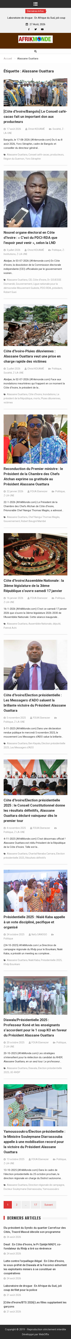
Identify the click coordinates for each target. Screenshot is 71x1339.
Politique (56, 250)
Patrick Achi (10, 627)
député (56, 623)
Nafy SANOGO (39, 934)
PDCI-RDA (45, 288)
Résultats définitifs (35, 857)
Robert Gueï (10, 292)
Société (57, 129)
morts (36, 398)
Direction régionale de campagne (46, 1185)
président (57, 288)
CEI (30, 279)
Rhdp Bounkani (12, 964)
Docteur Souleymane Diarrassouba (23, 1189)
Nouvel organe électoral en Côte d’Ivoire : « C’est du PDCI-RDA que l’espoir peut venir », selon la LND (30, 237)
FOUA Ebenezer (39, 491)
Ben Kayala (34, 743)
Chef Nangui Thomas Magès (43, 517)
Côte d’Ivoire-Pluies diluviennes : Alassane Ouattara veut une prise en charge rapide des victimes (32, 356)
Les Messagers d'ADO (22, 747)
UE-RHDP (15, 1072)
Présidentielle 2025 (51, 960)
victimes (8, 402)
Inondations (49, 394)
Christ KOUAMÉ (36, 129)
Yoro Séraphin (33, 158)
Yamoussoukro (51, 1189)
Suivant (48, 1204)
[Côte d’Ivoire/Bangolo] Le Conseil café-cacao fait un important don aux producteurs (35, 116)
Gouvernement (24, 283)
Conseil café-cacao (38, 154)
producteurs (57, 154)
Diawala (32, 1068)
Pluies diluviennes (50, 398)
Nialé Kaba (34, 960)
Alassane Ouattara (17, 154)
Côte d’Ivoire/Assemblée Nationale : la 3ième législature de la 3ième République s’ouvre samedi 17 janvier (34, 586)
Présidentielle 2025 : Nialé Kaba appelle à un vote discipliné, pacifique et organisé (34, 922)
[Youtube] (42, 29)
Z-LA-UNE (22, 254)
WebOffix (44, 1334)
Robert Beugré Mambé (33, 521)
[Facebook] (29, 29)
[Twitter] (36, 29)
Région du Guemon (14, 158)
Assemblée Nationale (40, 623)
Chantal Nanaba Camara (41, 853)
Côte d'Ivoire (39, 279)
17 (35, 1204)
